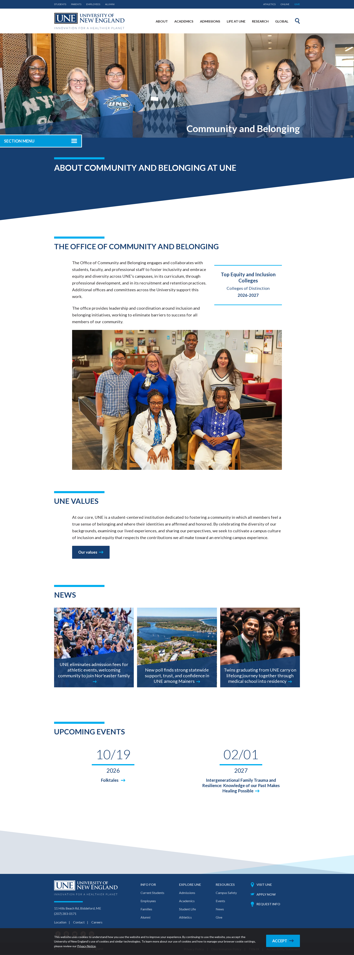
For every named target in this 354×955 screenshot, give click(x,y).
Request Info (268, 904)
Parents (76, 4)
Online (284, 4)
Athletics (269, 4)
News (220, 909)
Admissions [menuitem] (210, 21)
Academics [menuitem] (183, 21)
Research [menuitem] (260, 21)
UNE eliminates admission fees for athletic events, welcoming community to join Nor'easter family (94, 670)
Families (146, 909)
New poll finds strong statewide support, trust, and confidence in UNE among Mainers (177, 675)
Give (297, 4)
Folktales (110, 780)
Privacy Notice (86, 946)
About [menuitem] (162, 21)
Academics (187, 901)
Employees (93, 4)
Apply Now (266, 894)
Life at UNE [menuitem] (236, 21)
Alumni (110, 4)
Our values (87, 552)
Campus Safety (226, 893)
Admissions (187, 893)
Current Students (152, 893)
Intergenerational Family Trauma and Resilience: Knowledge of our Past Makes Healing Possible (241, 785)
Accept (279, 941)
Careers (96, 922)
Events (220, 901)
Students (60, 4)
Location (60, 922)
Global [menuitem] (281, 21)
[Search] (297, 21)
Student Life (187, 909)
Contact (79, 922)
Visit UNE (264, 884)
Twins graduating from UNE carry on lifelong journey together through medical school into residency (260, 675)
